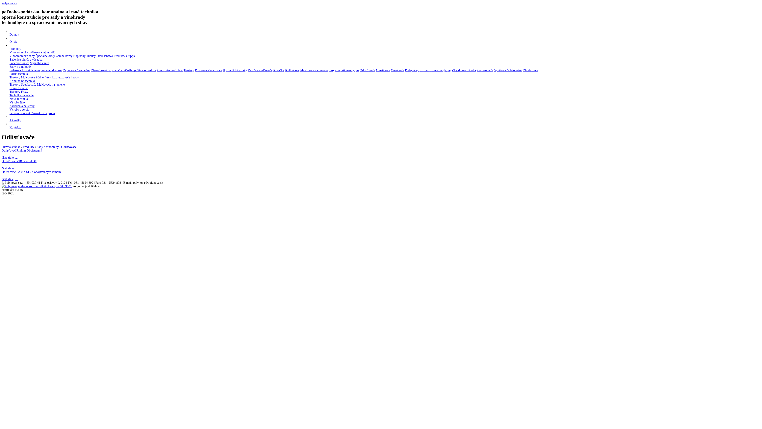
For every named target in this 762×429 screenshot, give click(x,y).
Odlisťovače (367, 70)
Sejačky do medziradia (461, 70)
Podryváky (412, 70)
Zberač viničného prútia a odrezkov (134, 70)
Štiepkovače (28, 84)
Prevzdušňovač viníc (170, 70)
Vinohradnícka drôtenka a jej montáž (33, 52)
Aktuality (15, 120)
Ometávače (383, 70)
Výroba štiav (18, 102)
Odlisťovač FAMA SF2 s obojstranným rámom (31, 172)
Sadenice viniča (19, 63)
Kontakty (15, 127)
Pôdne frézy (43, 77)
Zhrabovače (530, 70)
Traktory (189, 70)
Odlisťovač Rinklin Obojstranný (22, 150)
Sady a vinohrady (21, 66)
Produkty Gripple (125, 56)
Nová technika (19, 98)
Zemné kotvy (64, 56)
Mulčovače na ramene (314, 70)
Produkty (15, 48)
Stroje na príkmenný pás (344, 70)
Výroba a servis (19, 109)
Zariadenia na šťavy (22, 106)
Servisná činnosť (20, 113)
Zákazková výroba (43, 113)
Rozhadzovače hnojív (433, 70)
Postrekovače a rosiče (208, 70)
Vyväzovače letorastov (508, 70)
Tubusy (91, 56)
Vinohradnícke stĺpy (22, 56)
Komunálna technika (23, 81)
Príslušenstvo (104, 56)
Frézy (24, 91)
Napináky (79, 56)
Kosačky (278, 70)
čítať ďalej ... (10, 157)
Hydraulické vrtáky (235, 70)
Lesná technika (19, 88)
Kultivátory (292, 70)
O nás (13, 41)
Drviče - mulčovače (260, 70)
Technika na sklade (22, 95)
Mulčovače (28, 77)
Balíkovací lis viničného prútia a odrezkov (36, 70)
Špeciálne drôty (45, 56)
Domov (14, 34)
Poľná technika (19, 73)
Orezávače (397, 70)
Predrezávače (485, 70)
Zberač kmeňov (101, 70)
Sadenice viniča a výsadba (26, 59)
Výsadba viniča (39, 63)
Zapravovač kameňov (76, 70)
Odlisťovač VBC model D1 (19, 161)
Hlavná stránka (11, 147)
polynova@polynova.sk (148, 182)
